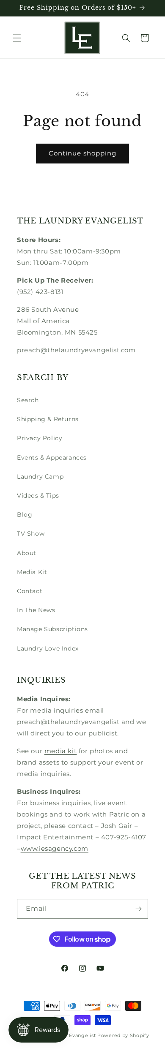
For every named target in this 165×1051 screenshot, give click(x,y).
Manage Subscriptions (52, 629)
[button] (17, 38)
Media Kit (32, 572)
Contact (29, 591)
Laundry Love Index (48, 648)
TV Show (30, 533)
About (26, 553)
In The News (36, 610)
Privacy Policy (39, 438)
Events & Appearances (52, 457)
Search (28, 400)
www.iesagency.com (54, 848)
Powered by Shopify (123, 1035)
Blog (24, 514)
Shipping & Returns (48, 419)
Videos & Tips (38, 495)
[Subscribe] (138, 909)
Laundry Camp (40, 476)
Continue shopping (82, 153)
